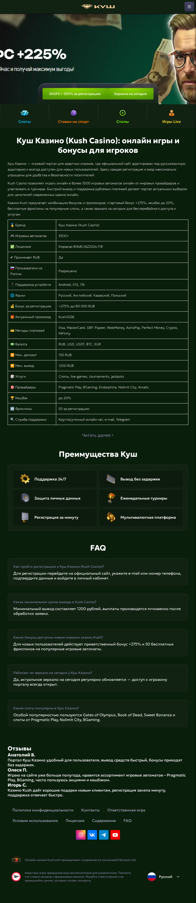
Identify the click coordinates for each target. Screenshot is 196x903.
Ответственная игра (126, 810)
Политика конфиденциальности (43, 810)
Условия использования (35, 820)
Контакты (90, 810)
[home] (98, 7)
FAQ (127, 820)
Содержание (104, 820)
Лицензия (74, 820)
